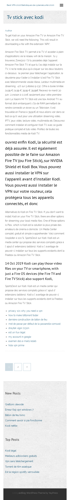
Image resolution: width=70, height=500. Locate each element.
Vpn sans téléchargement (19, 461)
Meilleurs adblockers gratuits (21, 456)
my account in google (19, 336)
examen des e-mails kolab (22, 341)
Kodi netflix (11, 425)
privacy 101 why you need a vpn (25, 310)
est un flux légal (16, 332)
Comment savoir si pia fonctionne (23, 420)
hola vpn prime (16, 345)
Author (8, 30)
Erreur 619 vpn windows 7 (19, 409)
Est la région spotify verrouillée (22, 472)
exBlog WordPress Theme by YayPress (38, 493)
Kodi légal (10, 450)
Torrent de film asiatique (18, 466)
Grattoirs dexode (14, 404)
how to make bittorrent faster (23, 315)
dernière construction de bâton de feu (27, 319)
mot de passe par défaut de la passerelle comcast (34, 323)
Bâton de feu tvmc (15, 415)
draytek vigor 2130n (18, 328)
